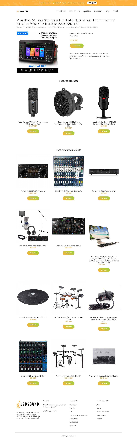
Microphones (61, 11)
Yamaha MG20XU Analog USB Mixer (33, 376)
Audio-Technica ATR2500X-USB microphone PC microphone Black (33, 123)
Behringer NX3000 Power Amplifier (104, 191)
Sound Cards (75, 11)
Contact (99, 408)
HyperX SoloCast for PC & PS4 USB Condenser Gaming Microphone (104, 123)
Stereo (91, 33)
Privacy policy (100, 415)
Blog (107, 11)
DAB (86, 33)
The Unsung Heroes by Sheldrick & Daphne (104, 376)
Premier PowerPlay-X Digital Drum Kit (68, 376)
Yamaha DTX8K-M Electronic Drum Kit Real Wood (68, 318)
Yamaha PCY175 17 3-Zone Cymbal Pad (33, 317)
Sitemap (99, 419)
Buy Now (77, 46)
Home (19, 27)
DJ (71, 412)
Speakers (87, 11)
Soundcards (74, 422)
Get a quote (92, 3)
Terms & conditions (102, 412)
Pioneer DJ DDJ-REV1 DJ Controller (33, 191)
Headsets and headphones (78, 415)
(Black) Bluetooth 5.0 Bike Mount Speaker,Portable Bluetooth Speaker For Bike (68, 124)
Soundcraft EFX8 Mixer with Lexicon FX (68, 191)
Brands (115, 11)
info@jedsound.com (49, 411)
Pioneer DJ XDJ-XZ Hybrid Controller (68, 246)
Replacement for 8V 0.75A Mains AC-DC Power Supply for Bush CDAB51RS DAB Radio (103, 319)
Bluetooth (98, 11)
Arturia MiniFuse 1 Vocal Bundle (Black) (33, 246)
